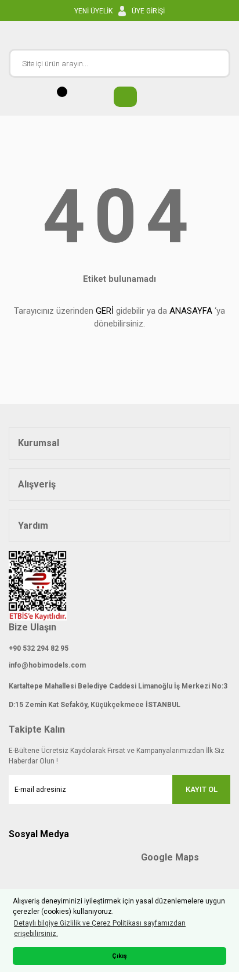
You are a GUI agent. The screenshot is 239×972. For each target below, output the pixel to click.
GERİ (105, 311)
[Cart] (119, 97)
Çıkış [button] (119, 956)
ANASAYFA (190, 311)
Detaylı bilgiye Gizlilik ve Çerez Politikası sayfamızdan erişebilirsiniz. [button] (100, 928)
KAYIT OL (202, 789)
